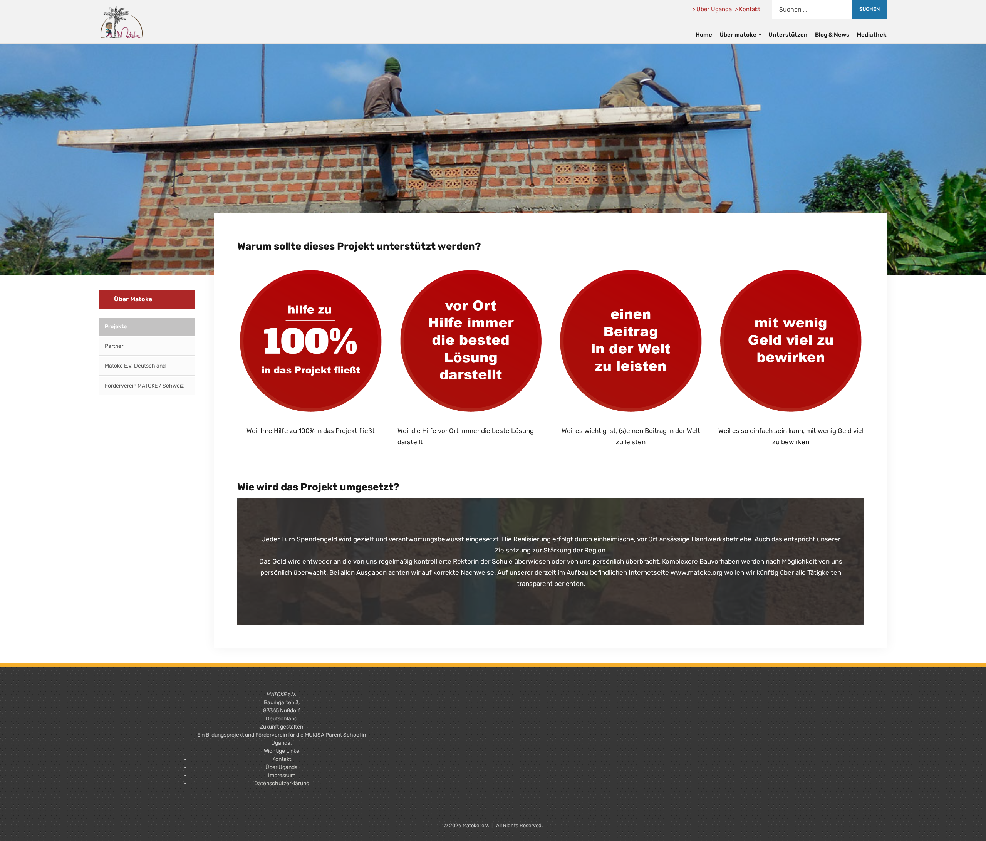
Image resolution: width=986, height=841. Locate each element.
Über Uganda (281, 767)
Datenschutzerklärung (281, 783)
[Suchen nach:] (812, 9)
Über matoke (737, 34)
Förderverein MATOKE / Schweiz (144, 386)
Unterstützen (788, 34)
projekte (116, 326)
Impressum (281, 775)
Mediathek (872, 34)
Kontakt (281, 759)
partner (114, 346)
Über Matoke (133, 299)
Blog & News (832, 34)
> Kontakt (747, 9)
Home (704, 34)
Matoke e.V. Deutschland (135, 366)
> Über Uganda (712, 9)
